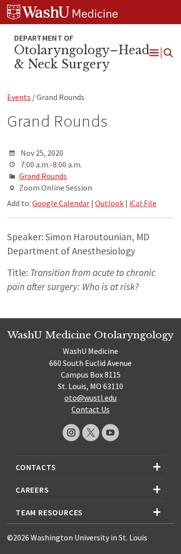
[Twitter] (91, 432)
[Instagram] (71, 432)
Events (19, 97)
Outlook (109, 203)
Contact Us (90, 409)
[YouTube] (110, 432)
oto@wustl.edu (90, 398)
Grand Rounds (43, 176)
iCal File (142, 203)
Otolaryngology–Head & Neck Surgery (82, 57)
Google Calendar (60, 203)
